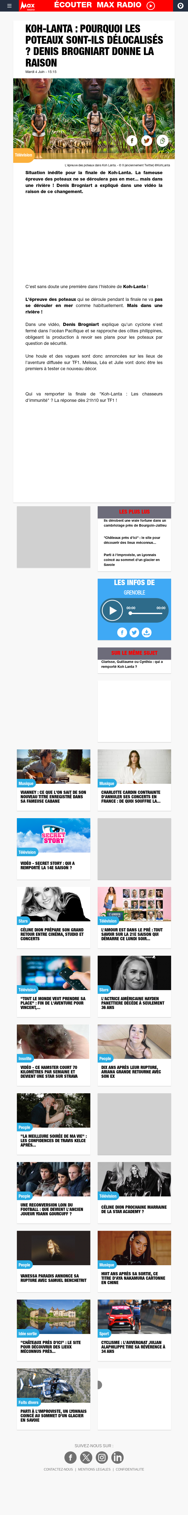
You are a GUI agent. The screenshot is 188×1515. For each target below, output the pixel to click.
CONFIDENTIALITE (130, 1469)
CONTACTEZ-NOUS (58, 1469)
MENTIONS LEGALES (94, 1469)
